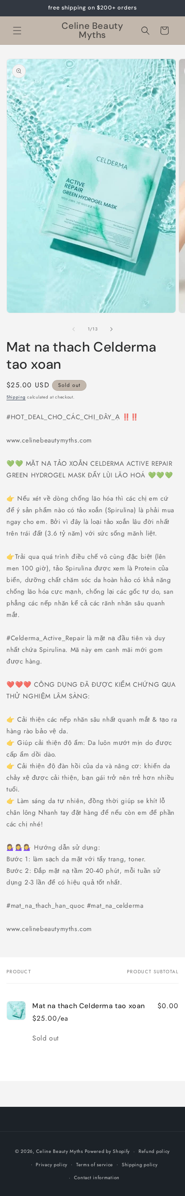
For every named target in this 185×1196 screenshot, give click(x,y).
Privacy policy (52, 1164)
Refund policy (154, 1151)
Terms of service (94, 1164)
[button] (17, 30)
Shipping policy (140, 1164)
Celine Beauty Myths (59, 1151)
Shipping (16, 397)
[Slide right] (111, 329)
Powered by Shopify (107, 1151)
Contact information (97, 1177)
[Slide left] (73, 329)
